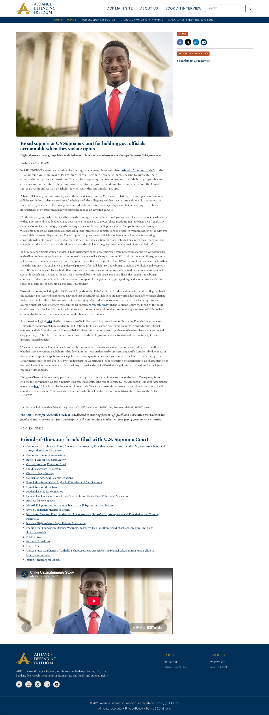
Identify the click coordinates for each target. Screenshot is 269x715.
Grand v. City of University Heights (142, 19)
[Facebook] (19, 684)
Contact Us (171, 662)
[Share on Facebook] (180, 42)
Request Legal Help (175, 666)
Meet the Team (219, 666)
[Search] (249, 8)
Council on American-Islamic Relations (49, 478)
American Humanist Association (45, 455)
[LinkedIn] (47, 684)
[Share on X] (188, 42)
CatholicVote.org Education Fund (46, 464)
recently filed (99, 305)
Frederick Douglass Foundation (44, 491)
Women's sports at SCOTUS (99, 19)
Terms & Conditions (158, 708)
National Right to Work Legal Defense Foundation (55, 523)
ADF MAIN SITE (120, 8)
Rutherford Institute (38, 541)
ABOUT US (149, 8)
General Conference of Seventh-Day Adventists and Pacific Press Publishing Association (77, 496)
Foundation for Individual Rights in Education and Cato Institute (64, 482)
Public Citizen (34, 537)
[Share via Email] (204, 42)
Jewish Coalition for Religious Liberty (48, 510)
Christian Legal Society (40, 473)
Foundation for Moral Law (41, 487)
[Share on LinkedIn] (196, 42)
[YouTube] (56, 684)
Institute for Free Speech (40, 500)
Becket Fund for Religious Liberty (46, 459)
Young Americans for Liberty (43, 560)
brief (49, 321)
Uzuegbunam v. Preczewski (193, 61)
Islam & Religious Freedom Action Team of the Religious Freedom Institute (70, 505)
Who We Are (217, 662)
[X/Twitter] (38, 684)
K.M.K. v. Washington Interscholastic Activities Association (193, 19)
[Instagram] (28, 684)
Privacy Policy (134, 708)
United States (34, 546)
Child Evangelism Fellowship (43, 469)
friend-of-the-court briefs (138, 170)
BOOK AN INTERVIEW (183, 8)
